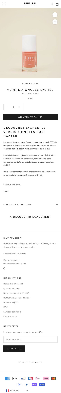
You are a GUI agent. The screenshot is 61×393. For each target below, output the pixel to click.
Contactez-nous (10, 316)
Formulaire (21, 253)
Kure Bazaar (30, 84)
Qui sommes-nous (11, 288)
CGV (5, 307)
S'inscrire (14, 349)
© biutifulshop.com (30, 363)
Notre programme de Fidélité (16, 293)
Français (13, 390)
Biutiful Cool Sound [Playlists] (16, 297)
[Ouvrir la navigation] (4, 4)
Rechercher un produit (13, 283)
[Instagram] (4, 268)
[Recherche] (52, 4)
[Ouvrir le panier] (57, 4)
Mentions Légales (11, 302)
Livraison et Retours (17, 204)
